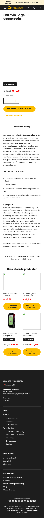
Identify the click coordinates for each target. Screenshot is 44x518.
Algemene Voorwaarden (15, 510)
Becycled (7, 461)
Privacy (27, 510)
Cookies (34, 510)
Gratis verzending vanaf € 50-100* (29, 2)
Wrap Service (8, 428)
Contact (6, 481)
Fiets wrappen (11, 438)
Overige (9, 444)
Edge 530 (30, 256)
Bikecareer (7, 464)
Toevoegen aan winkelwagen (19, 109)
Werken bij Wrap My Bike (12, 477)
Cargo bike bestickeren (15, 435)
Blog (5, 487)
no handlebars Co (10, 458)
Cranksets (10, 421)
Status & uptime (9, 490)
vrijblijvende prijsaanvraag (23, 394)
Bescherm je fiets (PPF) (15, 432)
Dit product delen (14, 115)
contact (9, 394)
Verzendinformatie (22, 512)
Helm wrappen (11, 441)
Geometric (15, 259)
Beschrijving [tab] (22, 126)
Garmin (29, 259)
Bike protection (11, 424)
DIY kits (6, 414)
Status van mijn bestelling (13, 484)
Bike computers (12, 418)
